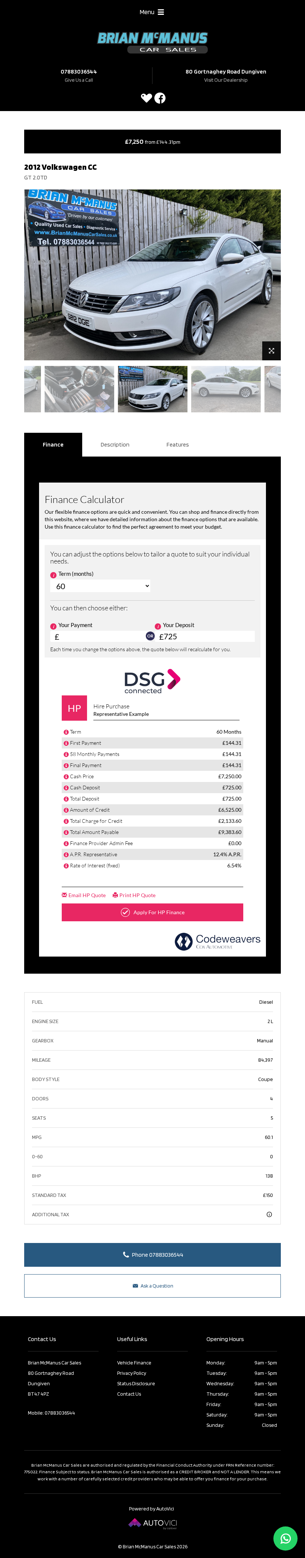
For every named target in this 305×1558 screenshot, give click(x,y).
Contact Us (129, 1394)
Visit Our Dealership (226, 80)
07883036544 (79, 71)
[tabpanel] (152, 389)
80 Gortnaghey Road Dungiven (226, 71)
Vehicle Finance (134, 1363)
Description (115, 444)
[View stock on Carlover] (146, 98)
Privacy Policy (131, 1373)
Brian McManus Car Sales (152, 43)
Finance (53, 444)
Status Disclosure (136, 1383)
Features (178, 444)
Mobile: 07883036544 (51, 1413)
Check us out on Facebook (160, 98)
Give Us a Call (79, 80)
